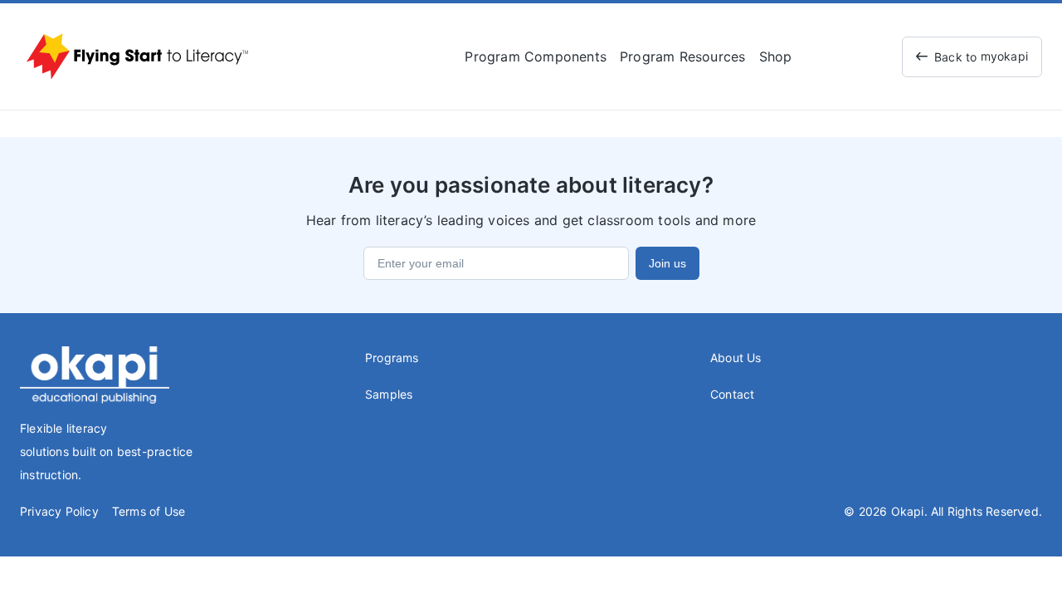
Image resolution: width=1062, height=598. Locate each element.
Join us (667, 263)
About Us (736, 357)
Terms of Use (148, 511)
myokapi (981, 56)
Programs (392, 357)
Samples (388, 394)
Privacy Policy (59, 511)
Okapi (907, 511)
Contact (732, 394)
